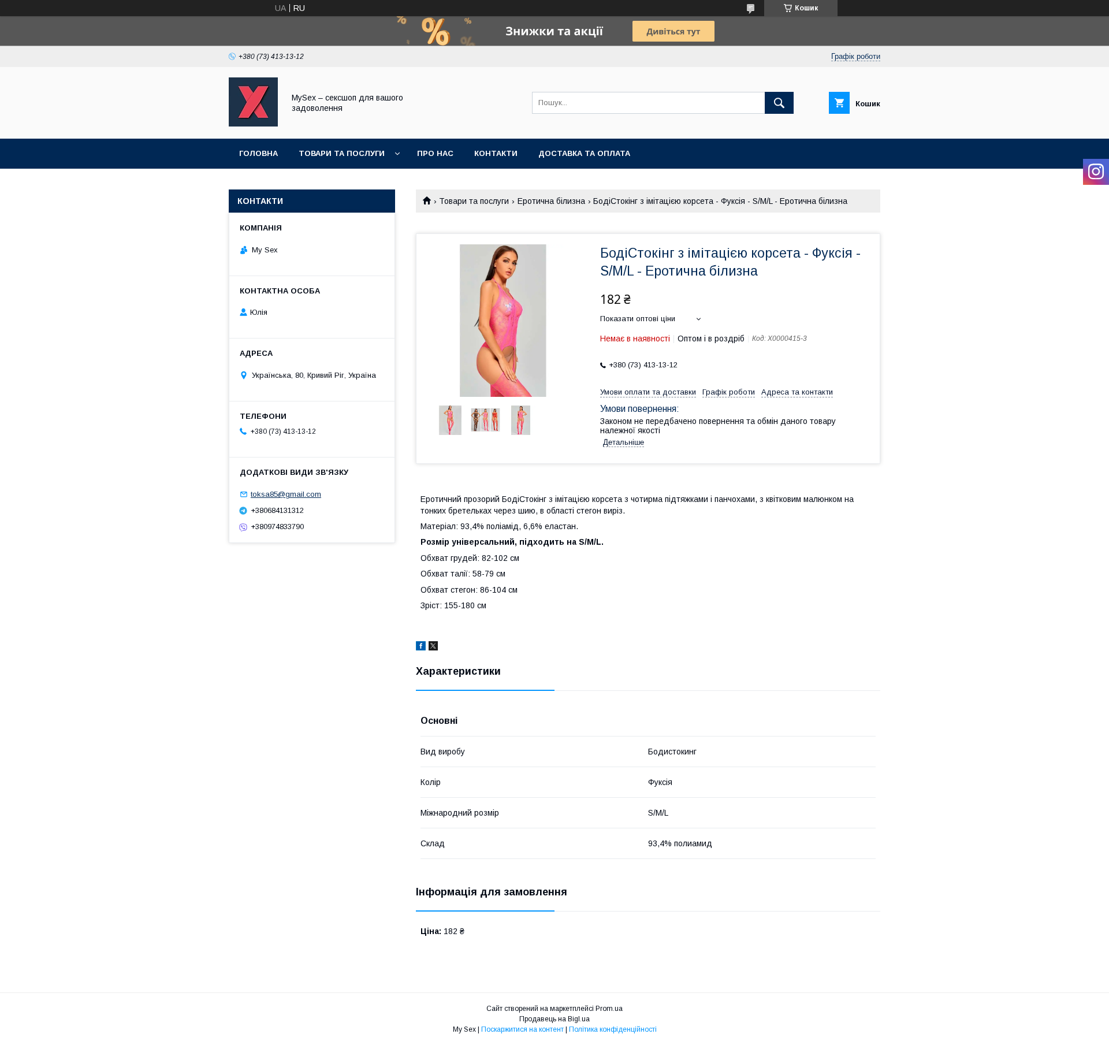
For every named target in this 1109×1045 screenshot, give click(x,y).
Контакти (496, 153)
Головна (258, 153)
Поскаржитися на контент (522, 1029)
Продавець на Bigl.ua (554, 1019)
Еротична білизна (551, 201)
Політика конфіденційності (613, 1029)
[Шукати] (779, 103)
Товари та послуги (342, 153)
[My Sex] (253, 123)
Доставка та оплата (584, 153)
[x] (433, 647)
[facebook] (421, 647)
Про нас (435, 153)
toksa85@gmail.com (286, 494)
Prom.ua (609, 1009)
